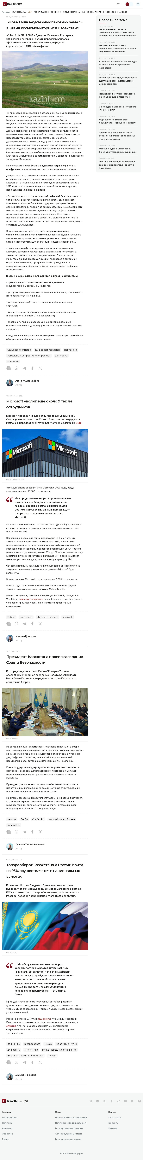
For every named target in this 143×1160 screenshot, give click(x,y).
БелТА (24, 819)
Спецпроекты (70, 12)
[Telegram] (24, 368)
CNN (78, 423)
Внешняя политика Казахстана (25, 1055)
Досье (81, 12)
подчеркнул (44, 1018)
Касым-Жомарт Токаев (62, 819)
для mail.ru (61, 355)
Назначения (111, 12)
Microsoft (68, 617)
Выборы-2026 (19, 12)
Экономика (31, 1049)
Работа (11, 617)
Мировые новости (47, 617)
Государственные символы (69, 1128)
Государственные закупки (68, 1139)
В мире (5, 1139)
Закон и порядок (95, 12)
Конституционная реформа (47, 12)
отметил (11, 1025)
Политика (7, 1123)
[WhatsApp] (16, 368)
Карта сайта (114, 1117)
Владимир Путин (66, 1044)
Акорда (123, 12)
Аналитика (7, 1128)
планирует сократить (31, 599)
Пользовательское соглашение (71, 1117)
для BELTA (13, 1044)
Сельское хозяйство (19, 350)
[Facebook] (32, 368)
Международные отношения (59, 1049)
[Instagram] (8, 368)
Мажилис (13, 361)
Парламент (70, 350)
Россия (52, 1055)
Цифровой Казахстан (47, 350)
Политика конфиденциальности (71, 1123)
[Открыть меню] (138, 4)
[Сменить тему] (129, 4)
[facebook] (111, 1101)
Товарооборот (32, 1044)
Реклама (112, 1128)
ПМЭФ (48, 1044)
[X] (40, 368)
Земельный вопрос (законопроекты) (29, 355)
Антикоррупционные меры (68, 1133)
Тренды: (6, 12)
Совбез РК (38, 819)
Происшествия (9, 1117)
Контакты (113, 1123)
